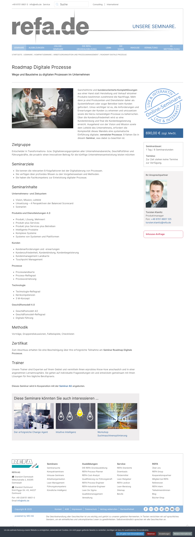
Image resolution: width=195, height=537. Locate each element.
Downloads (122, 471)
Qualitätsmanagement (92, 494)
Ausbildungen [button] (36, 47)
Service (46, 4)
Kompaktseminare (55, 471)
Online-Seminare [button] (58, 47)
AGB (67, 509)
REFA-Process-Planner (92, 471)
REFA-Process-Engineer (93, 482)
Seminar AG (65, 386)
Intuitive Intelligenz (66, 432)
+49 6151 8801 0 (20, 4)
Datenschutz (91, 509)
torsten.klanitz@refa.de (158, 222)
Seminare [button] (19, 47)
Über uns (156, 468)
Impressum (77, 509)
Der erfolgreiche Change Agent (31, 432)
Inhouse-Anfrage (155, 234)
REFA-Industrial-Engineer (93, 486)
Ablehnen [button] (151, 533)
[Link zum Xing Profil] (161, 509)
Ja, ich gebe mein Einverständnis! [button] (130, 533)
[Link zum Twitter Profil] (156, 509)
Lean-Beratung (124, 486)
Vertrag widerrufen (108, 509)
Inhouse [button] (134, 47)
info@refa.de (36, 4)
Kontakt (58, 509)
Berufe (120, 494)
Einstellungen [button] (164, 533)
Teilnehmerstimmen (161, 490)
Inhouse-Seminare (55, 475)
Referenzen (157, 482)
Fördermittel (122, 475)
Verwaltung (151, 47)
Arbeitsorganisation (56, 479)
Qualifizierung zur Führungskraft (97, 479)
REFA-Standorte (124, 468)
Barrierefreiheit (127, 509)
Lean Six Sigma (89, 490)
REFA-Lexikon (123, 482)
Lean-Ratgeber (124, 479)
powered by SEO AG (24, 516)
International (112, 4)
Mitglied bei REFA (160, 479)
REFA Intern (157, 486)
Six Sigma (121, 47)
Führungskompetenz (56, 486)
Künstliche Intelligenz (57, 490)
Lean (108, 47)
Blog (154, 494)
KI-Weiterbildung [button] (172, 47)
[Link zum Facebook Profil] (146, 509)
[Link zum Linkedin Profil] (167, 509)
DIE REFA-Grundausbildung (87, 47)
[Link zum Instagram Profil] (177, 509)
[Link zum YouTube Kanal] (172, 509)
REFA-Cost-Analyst (91, 475)
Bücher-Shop (158, 497)
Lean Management (55, 482)
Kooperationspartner (161, 475)
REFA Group (157, 471)
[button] (187, 525)
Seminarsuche (53, 468)
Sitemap (121, 490)
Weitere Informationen (182, 533)
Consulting (98, 4)
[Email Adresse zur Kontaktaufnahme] (151, 509)
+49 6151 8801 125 (161, 219)
